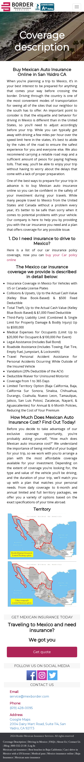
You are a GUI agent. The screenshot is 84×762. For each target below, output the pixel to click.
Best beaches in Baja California (45, 749)
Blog (6, 745)
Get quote (42, 652)
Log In (31, 745)
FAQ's (52, 741)
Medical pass (39, 753)
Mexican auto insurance (27, 757)
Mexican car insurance (15, 749)
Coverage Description (14, 741)
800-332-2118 (18, 745)
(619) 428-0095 (21, 708)
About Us (62, 741)
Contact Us (74, 741)
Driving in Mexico (37, 741)
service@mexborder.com (29, 696)
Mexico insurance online (60, 753)
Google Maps (20, 719)
